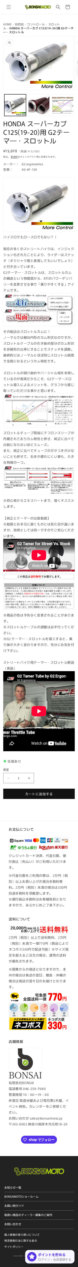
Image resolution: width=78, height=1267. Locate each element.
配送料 (14, 156)
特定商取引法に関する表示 (20, 1240)
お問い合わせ (12, 1224)
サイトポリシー (13, 1246)
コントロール (36, 24)
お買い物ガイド (14, 1206)
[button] (8, 7)
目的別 (19, 24)
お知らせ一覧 (12, 1187)
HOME (7, 24)
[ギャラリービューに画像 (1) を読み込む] (15, 105)
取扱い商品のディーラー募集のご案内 (28, 1215)
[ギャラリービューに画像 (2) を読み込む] (39, 105)
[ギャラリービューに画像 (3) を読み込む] (62, 105)
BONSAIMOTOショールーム (21, 1196)
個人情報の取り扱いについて (22, 1234)
